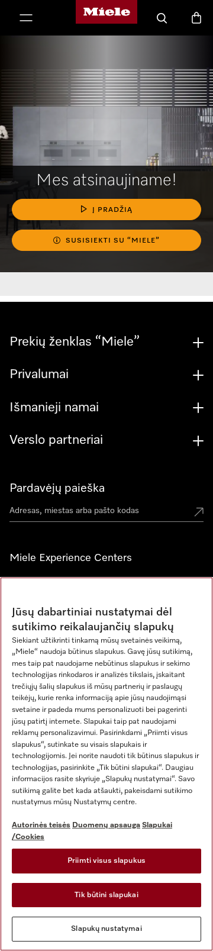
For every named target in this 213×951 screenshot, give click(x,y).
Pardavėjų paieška (57, 488)
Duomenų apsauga (106, 825)
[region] (106, 764)
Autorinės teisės (41, 825)
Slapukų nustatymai (106, 929)
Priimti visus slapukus (106, 861)
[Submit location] (199, 513)
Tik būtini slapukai (106, 895)
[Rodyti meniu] (26, 19)
